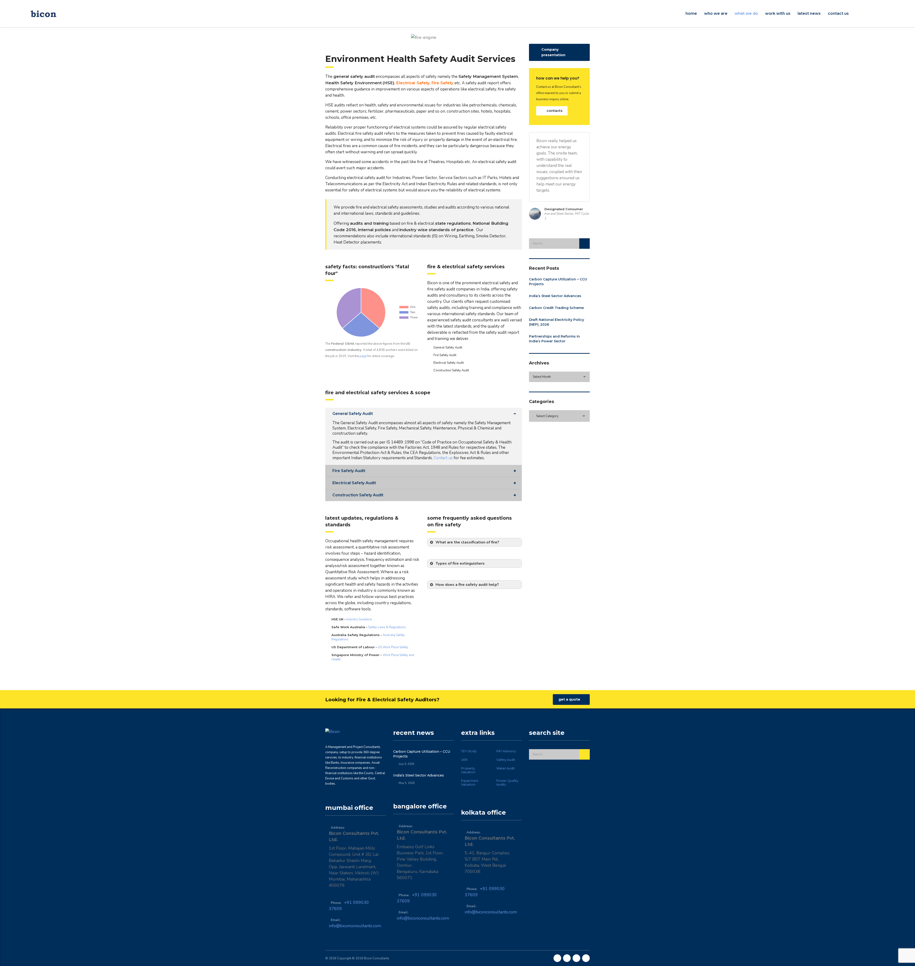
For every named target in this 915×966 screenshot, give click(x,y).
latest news (809, 13)
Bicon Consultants (376, 958)
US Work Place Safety (393, 647)
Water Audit (505, 768)
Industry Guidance (359, 619)
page (363, 356)
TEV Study (469, 751)
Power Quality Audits (507, 782)
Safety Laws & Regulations (387, 627)
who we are (715, 13)
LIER (464, 760)
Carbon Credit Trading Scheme (556, 308)
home (691, 13)
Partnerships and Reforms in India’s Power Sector (554, 338)
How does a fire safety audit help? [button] (467, 584)
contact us (838, 13)
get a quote (569, 699)
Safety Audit (505, 760)
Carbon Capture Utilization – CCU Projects (558, 281)
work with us (777, 13)
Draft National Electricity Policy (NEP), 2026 (556, 322)
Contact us (443, 458)
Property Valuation (468, 770)
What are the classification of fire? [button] (467, 542)
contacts (555, 111)
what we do (746, 13)
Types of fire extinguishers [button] (460, 563)
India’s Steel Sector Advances (555, 296)
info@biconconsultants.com (355, 926)
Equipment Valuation (469, 782)
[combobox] (559, 377)
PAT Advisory (506, 751)
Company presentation (553, 52)
